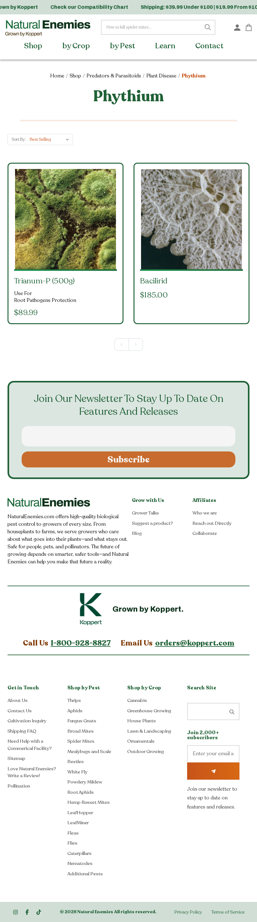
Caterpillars (79, 853)
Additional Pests (85, 874)
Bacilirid (154, 281)
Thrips (74, 700)
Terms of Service (228, 912)
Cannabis (137, 700)
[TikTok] (38, 912)
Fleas (73, 833)
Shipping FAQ (22, 731)
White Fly (77, 772)
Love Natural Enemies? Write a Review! (32, 772)
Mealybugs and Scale (89, 751)
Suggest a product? (152, 523)
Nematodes (79, 863)
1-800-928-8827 (81, 643)
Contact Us (20, 711)
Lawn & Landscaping (149, 731)
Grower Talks (145, 513)
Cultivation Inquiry (27, 721)
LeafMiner (78, 822)
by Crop (77, 46)
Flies (72, 843)
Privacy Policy (188, 912)
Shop (34, 46)
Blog (137, 533)
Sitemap (16, 758)
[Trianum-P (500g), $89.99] (65, 219)
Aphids (74, 711)
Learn (166, 46)
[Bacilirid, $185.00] (191, 219)
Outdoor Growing (145, 751)
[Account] (237, 27)
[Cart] (249, 27)
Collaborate (204, 533)
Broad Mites (80, 731)
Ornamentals (141, 741)
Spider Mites (80, 741)
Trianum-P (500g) (44, 281)
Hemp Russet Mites (88, 802)
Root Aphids (80, 792)
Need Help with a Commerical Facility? (30, 744)
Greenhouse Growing (149, 711)
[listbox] (51, 139)
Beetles (75, 761)
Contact (210, 46)
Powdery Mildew (84, 782)
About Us (18, 700)
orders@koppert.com (194, 643)
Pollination (19, 786)
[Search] (207, 27)
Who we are (204, 513)
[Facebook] (27, 912)
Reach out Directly (212, 523)
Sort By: (19, 139)
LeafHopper (80, 812)
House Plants (141, 721)
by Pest (123, 46)
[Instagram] (15, 912)
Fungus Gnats (81, 721)
